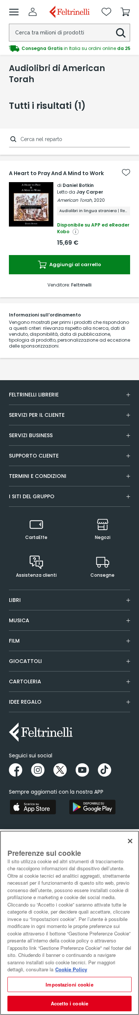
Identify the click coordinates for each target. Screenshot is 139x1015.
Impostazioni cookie (69, 984)
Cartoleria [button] (25, 681)
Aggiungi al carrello (74, 264)
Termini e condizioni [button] (37, 476)
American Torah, (75, 200)
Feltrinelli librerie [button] (34, 394)
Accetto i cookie (69, 1003)
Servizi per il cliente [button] (36, 415)
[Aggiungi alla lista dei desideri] (126, 172)
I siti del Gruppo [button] (31, 496)
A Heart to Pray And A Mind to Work (56, 173)
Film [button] (14, 640)
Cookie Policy (71, 969)
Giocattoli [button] (25, 661)
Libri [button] (15, 600)
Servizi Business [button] (31, 435)
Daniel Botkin (78, 185)
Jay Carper (89, 192)
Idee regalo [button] (25, 702)
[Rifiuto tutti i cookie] (130, 841)
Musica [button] (19, 620)
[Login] (32, 12)
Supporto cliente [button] (34, 455)
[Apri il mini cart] (125, 12)
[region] (69, 923)
